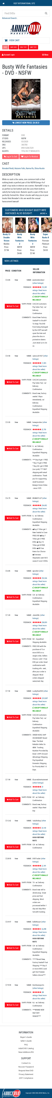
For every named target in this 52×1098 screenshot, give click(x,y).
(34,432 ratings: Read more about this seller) (39, 508)
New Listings (11, 261)
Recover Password (26, 1067)
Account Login (8, 54)
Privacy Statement (26, 1074)
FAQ (26, 1044)
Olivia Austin (40, 168)
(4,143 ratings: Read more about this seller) (39, 831)
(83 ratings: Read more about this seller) (39, 995)
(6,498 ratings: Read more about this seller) (39, 932)
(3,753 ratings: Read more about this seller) (39, 432)
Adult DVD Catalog (26, 1048)
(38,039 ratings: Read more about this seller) (39, 625)
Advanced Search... (10, 18)
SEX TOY (23, 47)
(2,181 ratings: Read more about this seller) (39, 869)
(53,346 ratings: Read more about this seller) (39, 581)
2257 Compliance (26, 1078)
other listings (38, 283)
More (43, 213)
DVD (5, 47)
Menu (46, 54)
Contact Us (26, 1063)
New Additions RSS (26, 1052)
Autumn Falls (19, 168)
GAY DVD (13, 47)
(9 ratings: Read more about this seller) (39, 790)
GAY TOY (33, 47)
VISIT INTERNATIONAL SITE (24, 3)
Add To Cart (13, 306)
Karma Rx (30, 168)
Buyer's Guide (26, 1037)
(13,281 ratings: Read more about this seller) (39, 290)
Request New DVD (26, 1070)
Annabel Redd (8, 168)
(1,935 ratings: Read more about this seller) (39, 366)
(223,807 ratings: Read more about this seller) (40, 701)
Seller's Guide (26, 1041)
